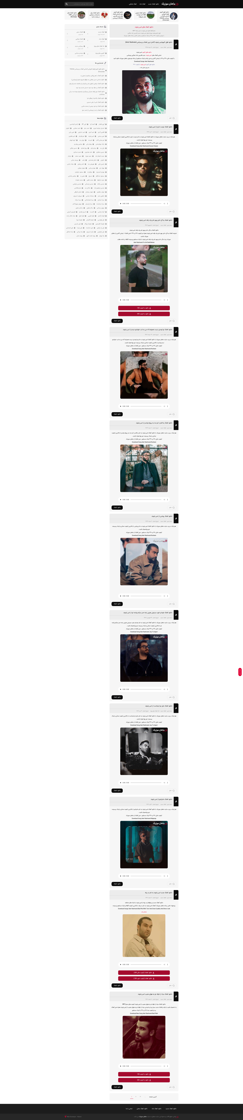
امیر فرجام (81, 136)
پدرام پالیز (93, 148)
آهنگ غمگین (133, 4)
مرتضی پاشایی (72, 176)
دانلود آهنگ (117, 118)
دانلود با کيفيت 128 (143, 308)
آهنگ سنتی (80, 32)
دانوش (102, 160)
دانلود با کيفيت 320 (143, 314)
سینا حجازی (101, 200)
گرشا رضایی (101, 212)
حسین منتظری (100, 152)
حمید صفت (78, 156)
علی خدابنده (89, 228)
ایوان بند (81, 140)
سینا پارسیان (89, 204)
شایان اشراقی (78, 192)
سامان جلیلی (79, 208)
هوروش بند (91, 164)
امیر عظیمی (72, 136)
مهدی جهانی (81, 168)
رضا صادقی (70, 232)
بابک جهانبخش (100, 144)
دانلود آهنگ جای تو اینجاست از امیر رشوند (158, 706)
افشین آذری (101, 132)
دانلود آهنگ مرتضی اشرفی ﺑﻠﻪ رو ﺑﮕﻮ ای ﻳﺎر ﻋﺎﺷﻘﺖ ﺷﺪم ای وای (86, 84)
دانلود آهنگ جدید (153, 4)
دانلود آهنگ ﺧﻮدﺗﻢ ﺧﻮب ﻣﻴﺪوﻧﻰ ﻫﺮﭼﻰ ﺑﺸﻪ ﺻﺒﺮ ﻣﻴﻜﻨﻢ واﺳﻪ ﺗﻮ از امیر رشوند (147, 613)
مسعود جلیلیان (79, 172)
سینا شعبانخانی (89, 200)
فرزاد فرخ (81, 216)
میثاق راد (89, 172)
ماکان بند (87, 188)
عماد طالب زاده (71, 216)
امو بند (90, 140)
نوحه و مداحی (79, 53)
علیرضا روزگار (88, 224)
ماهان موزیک (170, 4)
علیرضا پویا (79, 220)
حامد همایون (88, 152)
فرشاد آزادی (101, 216)
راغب (83, 160)
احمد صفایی (76, 128)
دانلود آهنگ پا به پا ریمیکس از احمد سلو (93, 110)
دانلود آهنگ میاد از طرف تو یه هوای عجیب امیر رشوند (155, 994)
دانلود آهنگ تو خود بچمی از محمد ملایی (92, 106)
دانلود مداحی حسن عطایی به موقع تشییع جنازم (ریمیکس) (88, 80)
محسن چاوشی (77, 184)
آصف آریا (92, 124)
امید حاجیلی (81, 132)
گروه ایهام (72, 140)
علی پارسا (79, 228)
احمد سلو (86, 128)
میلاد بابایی (70, 164)
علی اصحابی (69, 228)
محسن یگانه (100, 184)
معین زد (82, 176)
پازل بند (102, 148)
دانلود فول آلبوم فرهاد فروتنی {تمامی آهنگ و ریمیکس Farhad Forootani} (87, 70)
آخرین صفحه (153, 1097)
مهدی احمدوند (100, 172)
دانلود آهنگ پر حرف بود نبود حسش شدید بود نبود (90, 88)
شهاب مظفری (100, 192)
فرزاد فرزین (91, 216)
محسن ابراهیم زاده (99, 188)
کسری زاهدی (82, 212)
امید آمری (91, 132)
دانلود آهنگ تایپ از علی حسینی (95, 102)
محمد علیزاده (79, 180)
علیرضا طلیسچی (100, 224)
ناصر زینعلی (81, 164)
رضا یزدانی (80, 232)
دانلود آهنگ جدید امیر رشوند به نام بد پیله (158, 893)
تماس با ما (129, 1109)
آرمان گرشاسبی (74, 124)
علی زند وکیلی (100, 228)
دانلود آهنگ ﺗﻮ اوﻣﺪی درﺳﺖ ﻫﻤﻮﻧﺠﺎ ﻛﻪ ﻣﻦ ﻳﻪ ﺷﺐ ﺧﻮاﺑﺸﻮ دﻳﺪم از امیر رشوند (147, 329)
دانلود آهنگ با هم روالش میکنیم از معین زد (92, 76)
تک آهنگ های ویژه (154, 711)
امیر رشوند (148, 55)
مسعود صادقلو (100, 176)
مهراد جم (101, 168)
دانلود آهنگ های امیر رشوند (144, 27)
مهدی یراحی (92, 168)
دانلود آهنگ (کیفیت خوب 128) (143, 978)
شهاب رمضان (89, 192)
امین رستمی (101, 136)
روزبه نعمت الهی (90, 236)
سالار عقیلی (90, 208)
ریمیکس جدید (79, 46)
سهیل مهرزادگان (77, 204)
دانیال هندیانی (93, 160)
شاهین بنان (101, 196)
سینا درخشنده (100, 204)
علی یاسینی (77, 224)
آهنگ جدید (163, 47)
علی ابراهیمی (100, 232)
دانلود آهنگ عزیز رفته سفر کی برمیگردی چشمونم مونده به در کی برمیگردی (87, 93)
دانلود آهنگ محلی (142, 1109)
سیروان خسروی (77, 196)
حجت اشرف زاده (99, 156)
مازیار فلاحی (77, 188)
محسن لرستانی (89, 184)
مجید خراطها (100, 180)
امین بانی (71, 132)
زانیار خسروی (90, 232)
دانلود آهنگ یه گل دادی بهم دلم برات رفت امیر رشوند (155, 220)
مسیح (90, 176)
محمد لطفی (90, 180)
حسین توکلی (73, 148)
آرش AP (84, 124)
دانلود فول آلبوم (146, 52)
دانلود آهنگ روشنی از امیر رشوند (162, 516)
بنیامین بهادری (78, 144)
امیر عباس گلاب (100, 140)
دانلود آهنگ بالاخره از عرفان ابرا (95, 98)
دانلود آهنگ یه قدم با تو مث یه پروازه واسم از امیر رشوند (154, 423)
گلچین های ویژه (99, 53)
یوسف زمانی (74, 160)
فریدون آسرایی (71, 212)
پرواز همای (84, 148)
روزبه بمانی (80, 236)
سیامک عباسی (90, 196)
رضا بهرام (101, 236)
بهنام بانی (89, 144)
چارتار (69, 156)
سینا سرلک (78, 200)
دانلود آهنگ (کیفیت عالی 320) (143, 973)
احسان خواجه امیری (98, 128)
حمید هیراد (88, 156)
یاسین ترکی (101, 164)
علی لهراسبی (101, 220)
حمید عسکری (77, 152)
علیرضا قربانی (90, 220)
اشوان (67, 128)
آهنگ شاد (142, 4)
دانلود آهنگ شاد (156, 1109)
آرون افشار (101, 124)
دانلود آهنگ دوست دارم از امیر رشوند (160, 127)
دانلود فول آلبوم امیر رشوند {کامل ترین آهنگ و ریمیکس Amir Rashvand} (148, 42)
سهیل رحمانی (100, 208)
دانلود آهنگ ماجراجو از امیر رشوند (161, 799)
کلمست (92, 212)
